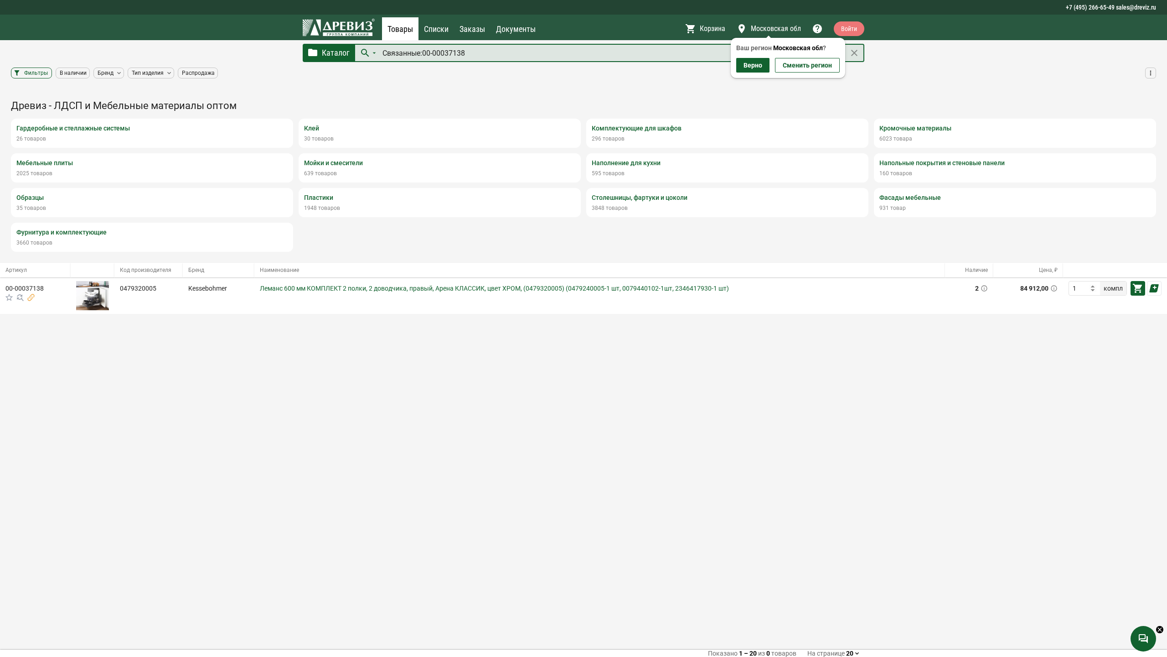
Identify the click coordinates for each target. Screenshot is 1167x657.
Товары (400, 29)
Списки (436, 29)
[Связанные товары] (31, 297)
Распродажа (198, 73)
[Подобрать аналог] (20, 297)
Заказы (472, 29)
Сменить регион (807, 65)
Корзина (712, 28)
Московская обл (776, 28)
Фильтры (36, 73)
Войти (849, 28)
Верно (753, 65)
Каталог (336, 52)
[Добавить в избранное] (9, 297)
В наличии (73, 73)
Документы (516, 29)
